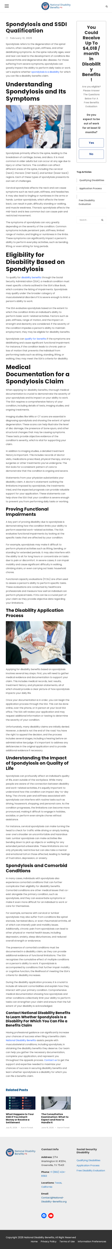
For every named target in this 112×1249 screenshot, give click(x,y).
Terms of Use (67, 1241)
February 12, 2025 (21, 38)
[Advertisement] (91, 246)
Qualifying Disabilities (91, 180)
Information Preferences (92, 1241)
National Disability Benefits (21, 1040)
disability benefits (31, 277)
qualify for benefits (36, 338)
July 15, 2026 (11, 1127)
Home (34, 1241)
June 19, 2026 (47, 1127)
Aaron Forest (27, 1127)
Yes (91, 143)
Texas (58, 1182)
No (91, 154)
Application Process (90, 188)
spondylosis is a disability (45, 72)
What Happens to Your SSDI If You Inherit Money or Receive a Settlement (20, 1118)
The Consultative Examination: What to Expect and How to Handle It (55, 1118)
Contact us (50, 1060)
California (46, 1187)
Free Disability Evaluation (87, 202)
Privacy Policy (48, 1241)
